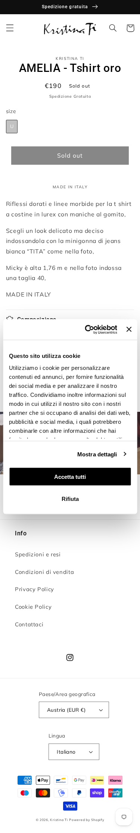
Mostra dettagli (97, 454)
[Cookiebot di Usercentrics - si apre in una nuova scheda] (87, 329)
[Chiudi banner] (128, 329)
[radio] (12, 126)
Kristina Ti (59, 820)
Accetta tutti (70, 477)
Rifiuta (70, 498)
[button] (9, 28)
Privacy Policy (34, 589)
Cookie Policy (33, 606)
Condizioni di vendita (44, 571)
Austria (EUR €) (66, 709)
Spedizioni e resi (38, 554)
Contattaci (29, 624)
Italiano (66, 751)
